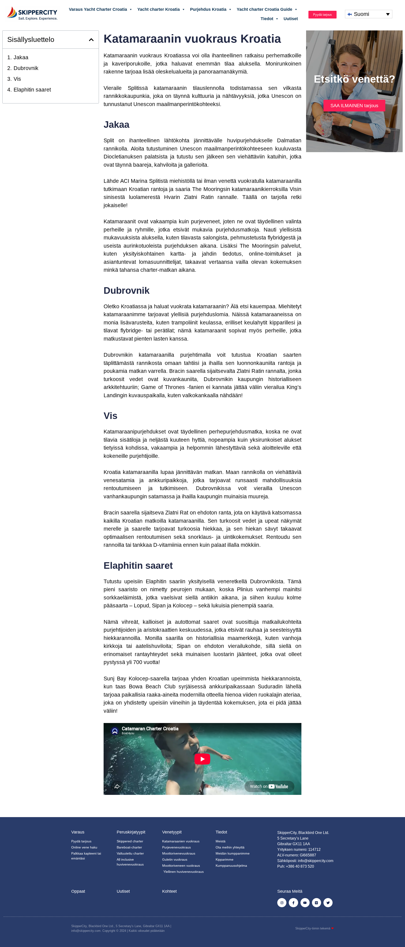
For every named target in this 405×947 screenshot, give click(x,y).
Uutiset (291, 18)
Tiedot (267, 18)
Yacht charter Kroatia (158, 9)
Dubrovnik (26, 68)
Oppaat (78, 891)
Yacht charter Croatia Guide (264, 9)
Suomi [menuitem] (361, 14)
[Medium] (316, 902)
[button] (91, 39)
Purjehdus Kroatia (208, 9)
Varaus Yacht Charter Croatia (98, 9)
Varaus (77, 832)
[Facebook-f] (293, 902)
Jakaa (21, 57)
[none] (368, 14)
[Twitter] (328, 902)
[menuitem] (368, 14)
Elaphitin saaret (32, 90)
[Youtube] (305, 902)
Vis (17, 79)
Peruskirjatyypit (131, 832)
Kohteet (169, 891)
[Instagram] (281, 902)
